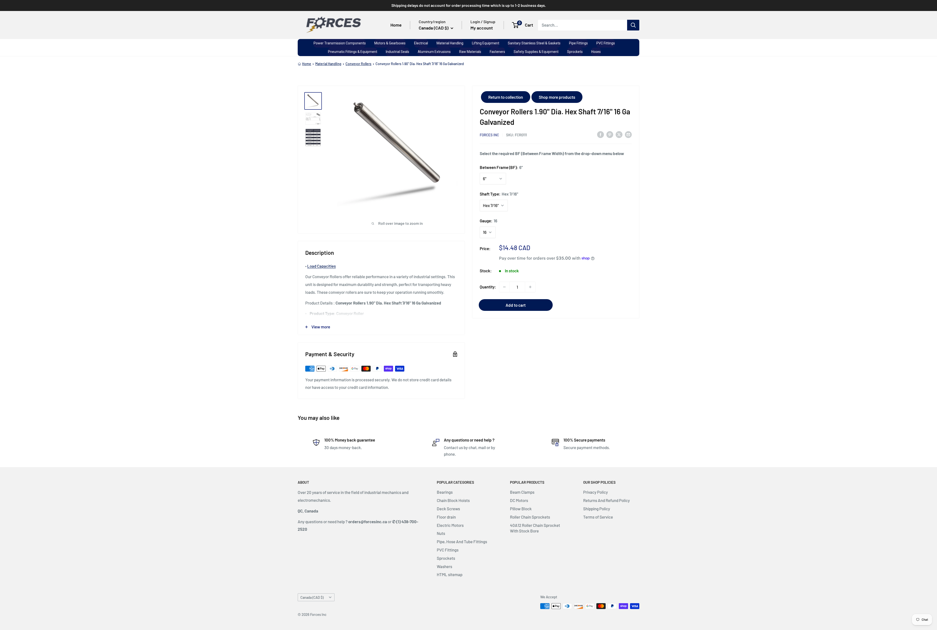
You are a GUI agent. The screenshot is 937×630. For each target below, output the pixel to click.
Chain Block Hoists (453, 500)
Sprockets (446, 558)
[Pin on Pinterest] (609, 134)
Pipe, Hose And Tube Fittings (462, 541)
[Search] (633, 25)
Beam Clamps (522, 492)
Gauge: (488, 220)
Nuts (441, 533)
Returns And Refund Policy (606, 500)
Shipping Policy (596, 508)
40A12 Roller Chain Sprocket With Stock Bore (535, 528)
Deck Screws (448, 508)
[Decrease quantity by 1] (504, 287)
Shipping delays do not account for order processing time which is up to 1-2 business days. (468, 5)
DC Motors (519, 500)
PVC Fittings (447, 549)
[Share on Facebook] (600, 134)
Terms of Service (598, 516)
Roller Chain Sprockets (530, 516)
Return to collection (505, 97)
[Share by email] (628, 134)
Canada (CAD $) (312, 597)
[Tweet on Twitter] (619, 134)
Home (396, 25)
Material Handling (328, 64)
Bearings (445, 492)
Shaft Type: (499, 193)
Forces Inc (489, 134)
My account (481, 27)
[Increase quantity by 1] (530, 287)
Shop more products (557, 97)
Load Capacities (321, 266)
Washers (444, 566)
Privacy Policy (595, 492)
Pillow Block (521, 508)
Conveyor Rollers (358, 64)
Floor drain (446, 516)
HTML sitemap (449, 574)
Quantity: (488, 286)
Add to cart (516, 305)
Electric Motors (450, 525)
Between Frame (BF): (501, 167)
